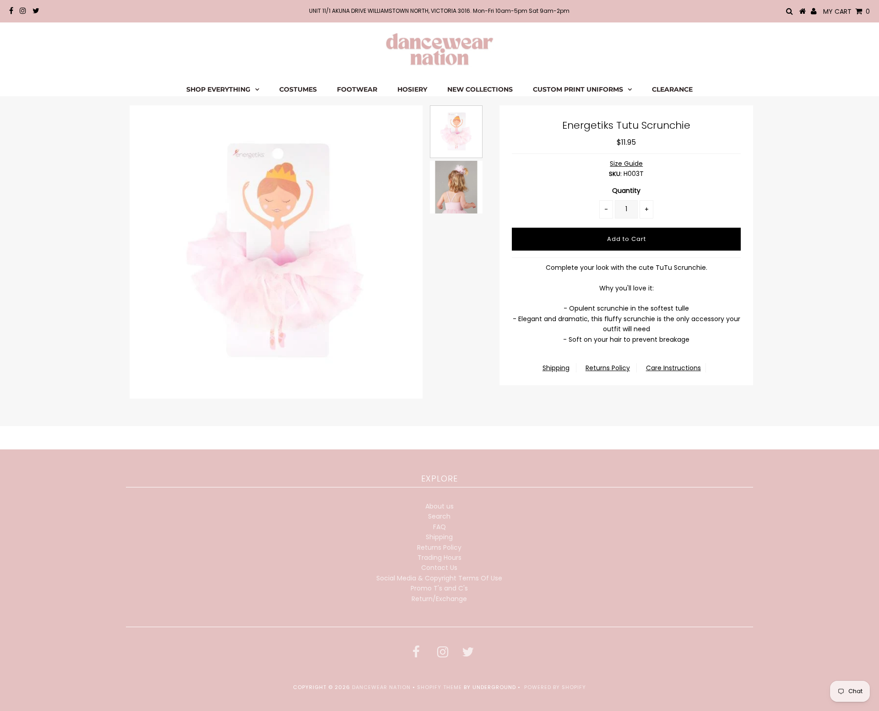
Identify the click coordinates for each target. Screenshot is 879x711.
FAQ (439, 526)
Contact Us (439, 567)
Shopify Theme (439, 687)
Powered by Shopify (555, 687)
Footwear (357, 89)
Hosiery (412, 89)
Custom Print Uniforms (578, 89)
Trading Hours (439, 557)
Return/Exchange (439, 598)
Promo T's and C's (439, 588)
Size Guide (626, 163)
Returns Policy (608, 367)
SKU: (615, 174)
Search (439, 516)
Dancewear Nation (381, 687)
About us (439, 506)
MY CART (846, 11)
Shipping (556, 367)
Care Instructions (673, 367)
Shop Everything (218, 89)
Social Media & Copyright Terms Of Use (439, 578)
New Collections (480, 89)
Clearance (672, 89)
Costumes (298, 89)
